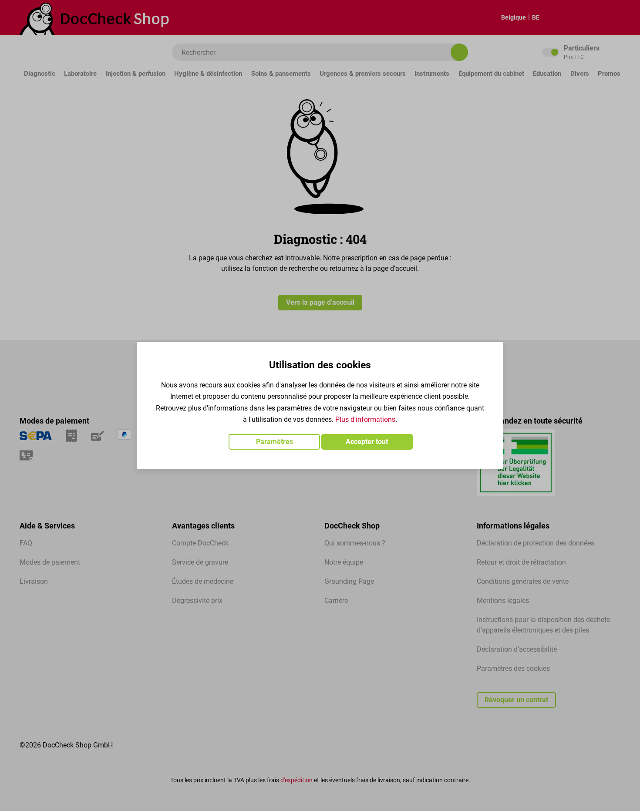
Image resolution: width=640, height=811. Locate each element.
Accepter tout (367, 441)
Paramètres (274, 441)
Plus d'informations (365, 419)
